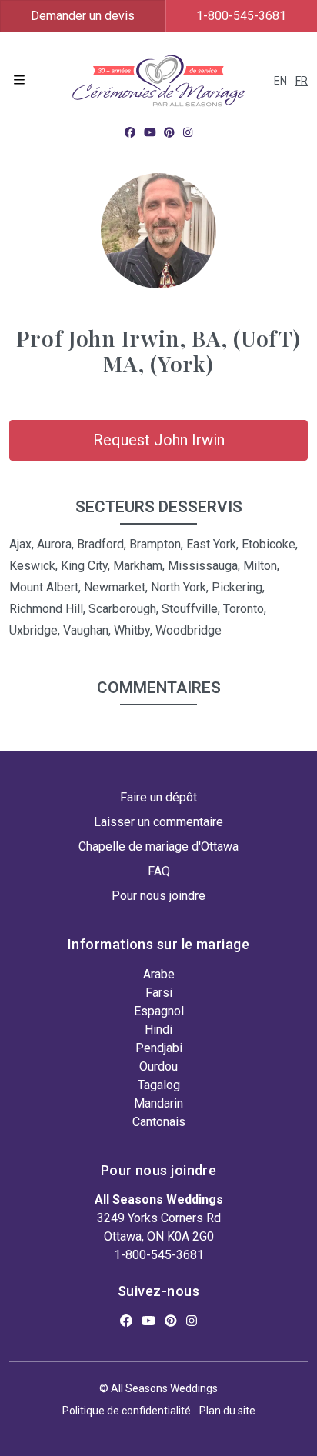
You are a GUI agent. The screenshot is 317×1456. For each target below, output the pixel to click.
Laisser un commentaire (158, 822)
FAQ (159, 871)
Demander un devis (83, 15)
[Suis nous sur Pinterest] (169, 132)
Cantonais (158, 1121)
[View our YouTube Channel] (150, 132)
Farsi (158, 992)
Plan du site (227, 1410)
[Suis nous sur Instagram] (187, 132)
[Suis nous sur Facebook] (130, 132)
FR (301, 81)
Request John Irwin (159, 440)
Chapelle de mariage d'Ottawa (158, 846)
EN (280, 81)
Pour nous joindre (158, 895)
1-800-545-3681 (159, 1255)
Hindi (158, 1029)
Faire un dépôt (158, 797)
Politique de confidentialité (126, 1410)
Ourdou (158, 1066)
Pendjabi (158, 1048)
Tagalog (159, 1085)
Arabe (159, 974)
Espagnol (159, 1011)
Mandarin (158, 1103)
